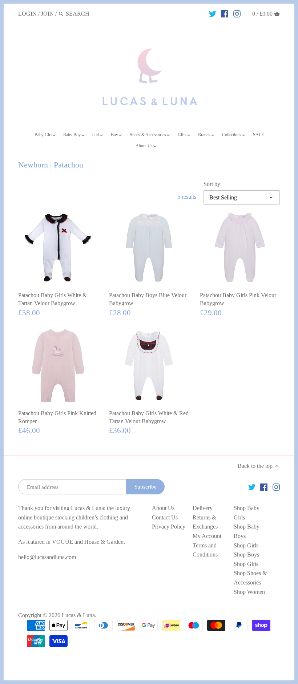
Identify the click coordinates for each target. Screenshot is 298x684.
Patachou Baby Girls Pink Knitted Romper (57, 417)
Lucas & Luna (78, 615)
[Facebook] (224, 13)
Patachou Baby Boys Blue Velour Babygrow (147, 299)
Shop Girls (246, 545)
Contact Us (165, 517)
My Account (207, 536)
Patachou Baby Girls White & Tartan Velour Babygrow (52, 299)
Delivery (203, 508)
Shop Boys (246, 554)
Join (47, 14)
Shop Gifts (246, 564)
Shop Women (249, 592)
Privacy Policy (168, 526)
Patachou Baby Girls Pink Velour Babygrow (238, 299)
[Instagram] (237, 13)
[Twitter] (212, 13)
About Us (163, 508)
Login (27, 14)
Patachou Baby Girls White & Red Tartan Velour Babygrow (149, 417)
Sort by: (213, 184)
